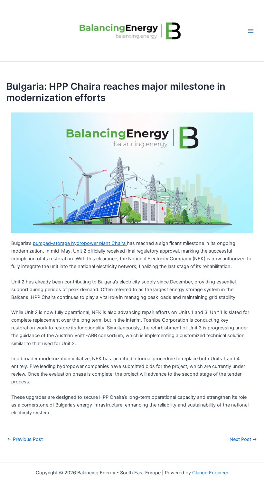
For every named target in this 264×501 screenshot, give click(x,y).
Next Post (243, 439)
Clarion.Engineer (210, 473)
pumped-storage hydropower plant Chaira (80, 243)
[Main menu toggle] (251, 31)
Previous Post (25, 439)
